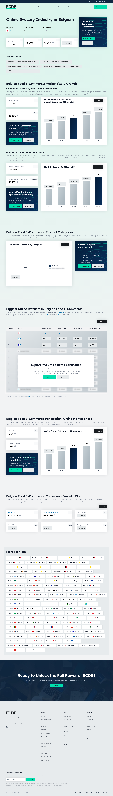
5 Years (98, 100)
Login (92, 1)
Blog (65, 735)
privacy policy (19, 785)
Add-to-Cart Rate (13, 512)
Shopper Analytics (46, 743)
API (41, 750)
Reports (66, 739)
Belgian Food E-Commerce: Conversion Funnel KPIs (22, 71)
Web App (43, 746)
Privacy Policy (89, 792)
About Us (89, 716)
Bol (58, 315)
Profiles (43, 716)
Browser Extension (46, 756)
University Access (102, 1)
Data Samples (67, 723)
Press (88, 733)
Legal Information (78, 792)
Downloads (44, 753)
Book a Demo (101, 6)
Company (70, 6)
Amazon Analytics (45, 740)
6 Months (97, 167)
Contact (89, 729)
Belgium (59, 333)
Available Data (67, 719)
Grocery (44, 333)
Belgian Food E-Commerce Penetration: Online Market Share (61, 66)
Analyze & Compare (46, 719)
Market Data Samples (69, 726)
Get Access (86, 43)
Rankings (43, 726)
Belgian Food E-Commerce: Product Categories (55, 61)
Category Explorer (45, 733)
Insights (50, 6)
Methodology (67, 716)
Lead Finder (44, 736)
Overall (101, 321)
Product (40, 6)
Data (31, 6)
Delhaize (12, 31)
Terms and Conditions (101, 792)
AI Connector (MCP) (46, 760)
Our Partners (90, 719)
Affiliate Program (91, 726)
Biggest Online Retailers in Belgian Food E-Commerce (23, 66)
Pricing (81, 6)
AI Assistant (44, 729)
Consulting (61, 6)
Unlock (68, 43)
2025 (64, 244)
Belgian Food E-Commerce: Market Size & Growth (22, 61)
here (29, 396)
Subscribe (30, 779)
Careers (89, 723)
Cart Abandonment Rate (50, 512)
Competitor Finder (46, 723)
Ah (47, 315)
